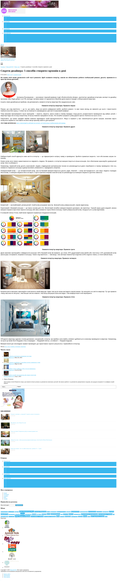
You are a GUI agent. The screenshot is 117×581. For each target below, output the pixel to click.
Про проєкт (7, 577)
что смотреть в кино (97, 516)
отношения (68, 516)
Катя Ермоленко (4, 511)
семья (85, 516)
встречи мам (17, 514)
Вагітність (10, 17)
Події (8, 34)
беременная (68, 511)
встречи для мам (12, 514)
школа (106, 516)
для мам (34, 514)
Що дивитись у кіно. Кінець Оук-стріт (18, 422)
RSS (5, 497)
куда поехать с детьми (105, 514)
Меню (2, 44)
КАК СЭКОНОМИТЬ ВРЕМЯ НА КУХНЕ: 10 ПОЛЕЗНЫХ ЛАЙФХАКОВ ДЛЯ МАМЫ (41, 123)
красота (71, 514)
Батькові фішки (11, 30)
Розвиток (9, 26)
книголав (65, 514)
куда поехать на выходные (89, 514)
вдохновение (92, 512)
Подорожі (9, 37)
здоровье (44, 514)
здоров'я (39, 514)
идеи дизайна (11, 346)
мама (58, 516)
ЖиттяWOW (7, 33)
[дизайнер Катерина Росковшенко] (9, 97)
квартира (23, 346)
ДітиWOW (7, 21)
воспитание (99, 511)
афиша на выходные (61, 511)
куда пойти (11, 516)
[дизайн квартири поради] (25, 153)
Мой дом (17, 67)
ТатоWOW (7, 29)
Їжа (8, 40)
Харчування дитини (12, 27)
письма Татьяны (74, 516)
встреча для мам (105, 511)
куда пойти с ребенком (50, 516)
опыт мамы (62, 516)
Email (5, 493)
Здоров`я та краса (11, 20)
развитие (80, 516)
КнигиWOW (11, 511)
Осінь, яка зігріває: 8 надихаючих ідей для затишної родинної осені (24, 431)
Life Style (9, 36)
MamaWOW (13, 570)
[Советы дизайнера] (25, 202)
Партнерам (7, 575)
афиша (48, 511)
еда (37, 514)
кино (48, 514)
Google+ (6, 496)
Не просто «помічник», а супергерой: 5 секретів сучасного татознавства (25, 414)
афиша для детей (53, 511)
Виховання (10, 24)
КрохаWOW (10, 23)
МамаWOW (7, 16)
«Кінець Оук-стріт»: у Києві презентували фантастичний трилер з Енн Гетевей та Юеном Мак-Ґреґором (31, 440)
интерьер (17, 346)
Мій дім (9, 41)
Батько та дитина (11, 31)
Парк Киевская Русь (26, 512)
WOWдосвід (10, 18)
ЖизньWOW (9, 67)
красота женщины (77, 514)
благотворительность (84, 511)
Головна (3, 67)
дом (6, 346)
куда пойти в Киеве (22, 516)
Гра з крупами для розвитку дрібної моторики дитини (8, 59)
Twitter (5, 498)
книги (61, 514)
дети (22, 514)
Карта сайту (7, 574)
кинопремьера (55, 514)
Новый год (16, 511)
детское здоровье (28, 514)
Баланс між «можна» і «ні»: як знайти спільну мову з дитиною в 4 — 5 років (26, 448)
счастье (88, 516)
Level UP (9, 39)
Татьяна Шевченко (40, 512)
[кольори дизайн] (25, 246)
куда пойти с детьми (37, 516)
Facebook (6, 494)
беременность (75, 512)
